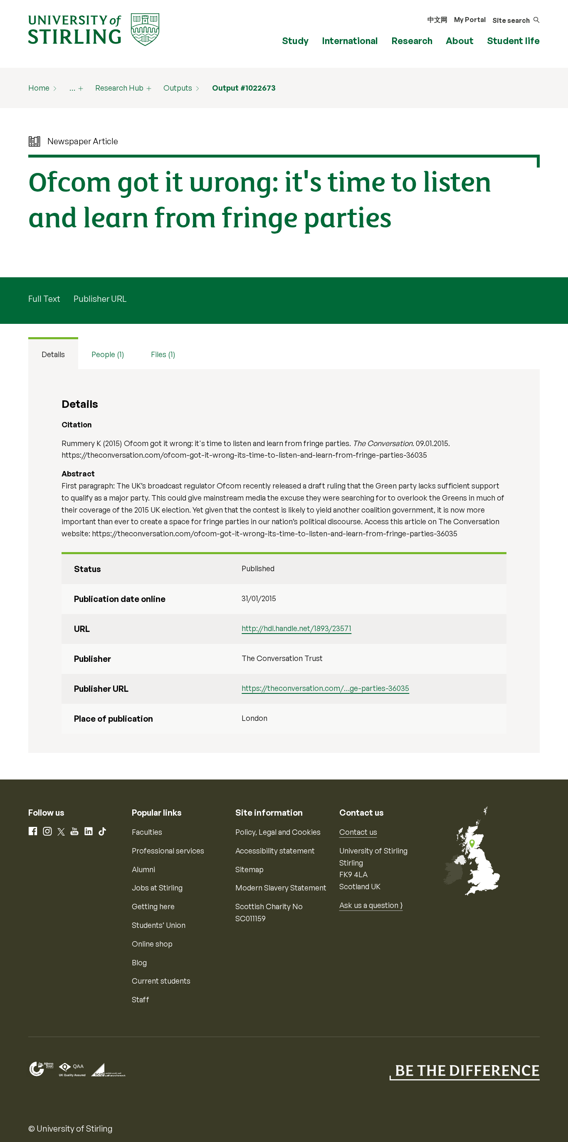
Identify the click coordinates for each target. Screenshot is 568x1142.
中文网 (437, 19)
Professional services (168, 850)
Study (295, 40)
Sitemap (249, 869)
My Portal (470, 19)
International (350, 40)
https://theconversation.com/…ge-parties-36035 (325, 688)
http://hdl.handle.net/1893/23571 (296, 628)
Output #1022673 (244, 87)
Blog (139, 962)
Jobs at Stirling (157, 887)
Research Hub (119, 87)
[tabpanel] (283, 561)
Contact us (358, 831)
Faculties (147, 831)
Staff (140, 999)
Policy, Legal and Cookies (278, 831)
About (460, 40)
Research (411, 40)
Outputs (177, 87)
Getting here (153, 906)
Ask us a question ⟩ (371, 905)
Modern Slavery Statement (280, 887)
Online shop (152, 943)
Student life (513, 40)
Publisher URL (100, 299)
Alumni (143, 869)
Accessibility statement (275, 850)
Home (38, 87)
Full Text (44, 299)
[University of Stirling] (93, 28)
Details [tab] (53, 354)
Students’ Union (158, 925)
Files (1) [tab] (163, 354)
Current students (161, 980)
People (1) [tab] (107, 354)
